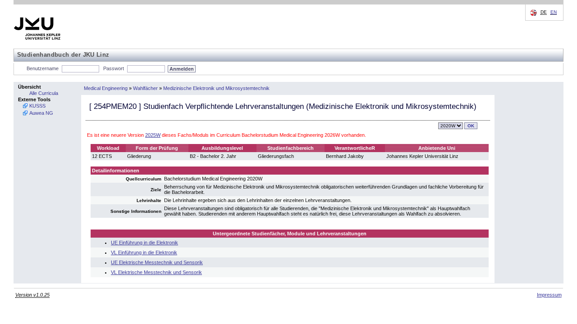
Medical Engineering (106, 88)
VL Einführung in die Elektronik (144, 252)
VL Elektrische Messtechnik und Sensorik (156, 272)
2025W (152, 135)
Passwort (113, 68)
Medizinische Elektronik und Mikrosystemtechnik (216, 88)
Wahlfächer (145, 88)
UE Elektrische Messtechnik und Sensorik (157, 262)
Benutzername (43, 68)
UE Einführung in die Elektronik (144, 242)
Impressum (549, 294)
